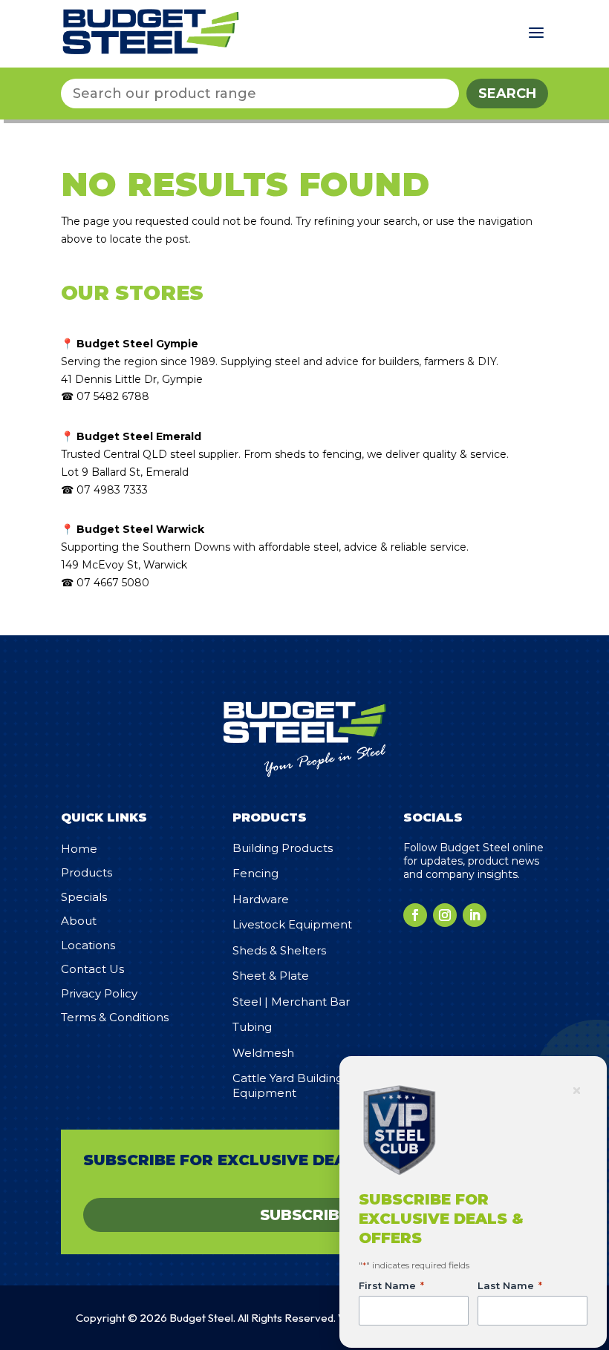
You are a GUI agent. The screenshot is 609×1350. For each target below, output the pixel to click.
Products (86, 872)
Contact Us (92, 969)
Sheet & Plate (270, 976)
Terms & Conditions (115, 1017)
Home (79, 849)
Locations (88, 945)
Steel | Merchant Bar (291, 1002)
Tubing (252, 1027)
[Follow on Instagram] (445, 915)
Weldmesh (263, 1053)
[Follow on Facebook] (415, 915)
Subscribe (304, 1215)
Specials (84, 897)
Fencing (255, 873)
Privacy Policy (99, 993)
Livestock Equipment (292, 924)
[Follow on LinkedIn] (474, 915)
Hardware (260, 899)
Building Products (282, 848)
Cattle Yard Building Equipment (287, 1085)
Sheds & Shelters (279, 950)
